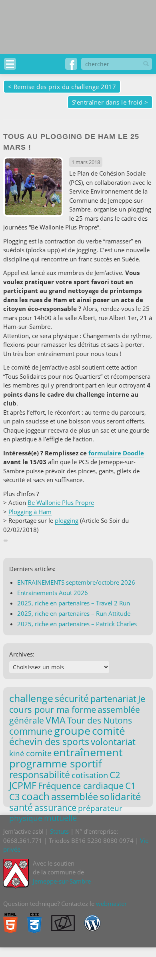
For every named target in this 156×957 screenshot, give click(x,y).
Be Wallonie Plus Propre (61, 502)
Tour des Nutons (99, 720)
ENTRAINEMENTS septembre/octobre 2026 (76, 582)
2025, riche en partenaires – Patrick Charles (77, 624)
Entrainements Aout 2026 (52, 593)
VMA (56, 720)
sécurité (72, 698)
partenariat (113, 698)
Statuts (59, 831)
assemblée (74, 796)
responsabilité (39, 774)
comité (108, 731)
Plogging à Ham (30, 512)
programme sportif (55, 763)
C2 (115, 775)
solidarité (120, 796)
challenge (31, 698)
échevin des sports (49, 742)
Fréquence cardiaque (81, 785)
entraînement (88, 752)
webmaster (111, 904)
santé (21, 807)
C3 (14, 797)
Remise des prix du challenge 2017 (65, 87)
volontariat (113, 742)
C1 (130, 785)
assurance (55, 807)
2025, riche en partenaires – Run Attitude (73, 613)
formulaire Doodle (116, 453)
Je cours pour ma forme (77, 703)
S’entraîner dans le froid (107, 102)
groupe (72, 731)
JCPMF (22, 785)
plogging (66, 520)
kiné (16, 753)
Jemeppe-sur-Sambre (62, 881)
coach (36, 796)
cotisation (90, 775)
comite (39, 753)
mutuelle (60, 818)
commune (30, 731)
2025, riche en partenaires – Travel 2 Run (73, 603)
